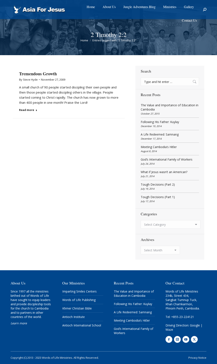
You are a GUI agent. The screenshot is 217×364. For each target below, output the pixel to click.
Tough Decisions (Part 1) (158, 197)
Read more (26, 110)
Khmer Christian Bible (77, 308)
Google (195, 325)
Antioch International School (81, 325)
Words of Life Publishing (79, 300)
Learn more (19, 323)
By (28, 79)
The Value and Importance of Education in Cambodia (169, 107)
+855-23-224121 (182, 317)
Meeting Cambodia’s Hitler (159, 147)
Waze (169, 330)
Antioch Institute (73, 317)
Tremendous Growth (38, 74)
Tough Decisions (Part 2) (158, 184)
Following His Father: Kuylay (160, 122)
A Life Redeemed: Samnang (160, 134)
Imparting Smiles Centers (79, 291)
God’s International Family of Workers (166, 159)
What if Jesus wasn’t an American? (164, 172)
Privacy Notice (197, 358)
